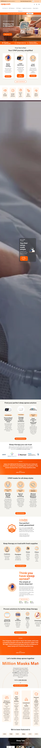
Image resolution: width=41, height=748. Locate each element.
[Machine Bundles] (27, 250)
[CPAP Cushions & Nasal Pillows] (7, 554)
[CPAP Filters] (37, 554)
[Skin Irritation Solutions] (18, 620)
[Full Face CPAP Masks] (8, 495)
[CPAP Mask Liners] (28, 620)
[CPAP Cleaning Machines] (7, 619)
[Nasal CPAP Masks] (20, 495)
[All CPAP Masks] (32, 66)
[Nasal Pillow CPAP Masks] (33, 495)
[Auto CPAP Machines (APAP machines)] (8, 420)
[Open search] (34, 4)
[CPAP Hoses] (28, 554)
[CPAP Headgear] (18, 554)
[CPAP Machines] (20, 66)
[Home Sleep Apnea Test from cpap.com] (8, 66)
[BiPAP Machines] (33, 420)
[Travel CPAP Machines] (21, 420)
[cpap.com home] (5, 4)
